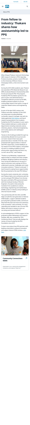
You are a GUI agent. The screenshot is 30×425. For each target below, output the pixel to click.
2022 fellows (15, 118)
